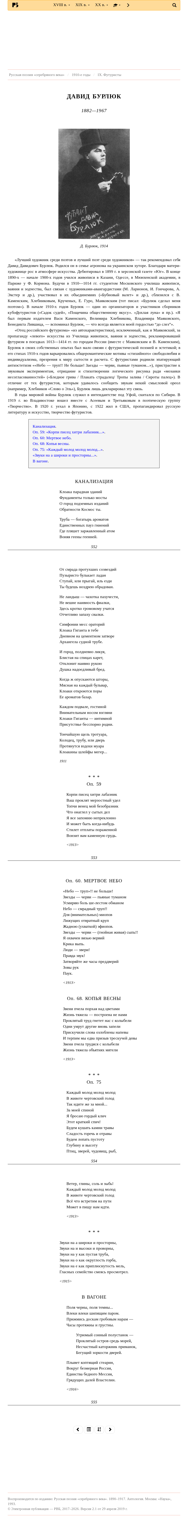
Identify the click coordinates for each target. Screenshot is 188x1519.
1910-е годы (81, 75)
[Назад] (78, 1430)
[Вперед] (110, 1430)
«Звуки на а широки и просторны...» (64, 455)
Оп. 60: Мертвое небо (51, 438)
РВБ (15, 4)
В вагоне (40, 461)
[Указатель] (99, 1430)
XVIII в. (60, 4)
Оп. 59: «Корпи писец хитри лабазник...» (68, 432)
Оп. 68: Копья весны (50, 443)
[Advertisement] (94, 40)
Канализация (44, 426)
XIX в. (81, 4)
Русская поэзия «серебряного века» (36, 75)
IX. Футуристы (109, 75)
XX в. (100, 4)
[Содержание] (88, 1430)
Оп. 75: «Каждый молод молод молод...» (68, 449)
